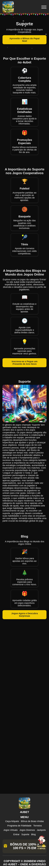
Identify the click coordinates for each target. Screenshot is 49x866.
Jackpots (41, 830)
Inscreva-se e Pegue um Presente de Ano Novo (24, 362)
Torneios (37, 825)
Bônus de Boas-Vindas (32, 821)
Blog (33, 834)
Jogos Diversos (27, 830)
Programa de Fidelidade (19, 825)
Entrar (16, 834)
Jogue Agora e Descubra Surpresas (24, 614)
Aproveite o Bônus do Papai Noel (24, 39)
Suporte (25, 834)
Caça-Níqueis (12, 821)
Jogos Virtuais (10, 830)
